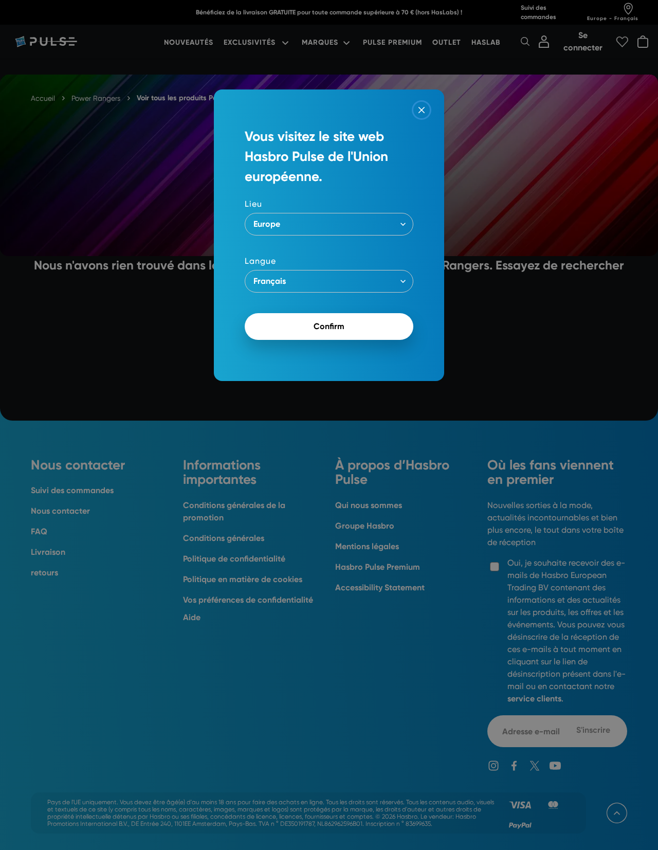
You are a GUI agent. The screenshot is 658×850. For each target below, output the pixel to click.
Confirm (329, 326)
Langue (260, 261)
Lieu (253, 204)
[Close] (421, 110)
